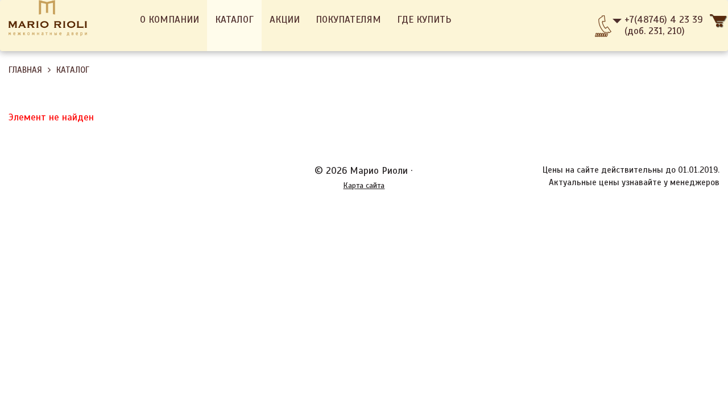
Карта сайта (363, 185)
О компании (169, 20)
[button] (719, 25)
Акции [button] (285, 20)
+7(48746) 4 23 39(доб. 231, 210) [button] (663, 25)
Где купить (424, 20)
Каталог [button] (234, 20)
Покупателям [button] (348, 20)
